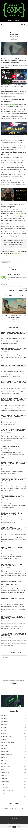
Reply (25, 332)
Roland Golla (17, 246)
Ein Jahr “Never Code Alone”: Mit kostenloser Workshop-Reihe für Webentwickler (13, 383)
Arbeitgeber (4, 260)
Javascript (14, 763)
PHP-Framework (14, 772)
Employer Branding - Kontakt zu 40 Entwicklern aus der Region (13, 366)
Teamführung (14, 787)
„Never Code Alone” (19, 213)
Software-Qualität (14, 260)
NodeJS (14, 769)
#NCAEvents (14, 718)
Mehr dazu (19, 826)
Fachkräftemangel (11, 104)
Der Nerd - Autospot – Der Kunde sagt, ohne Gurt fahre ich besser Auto (13, 496)
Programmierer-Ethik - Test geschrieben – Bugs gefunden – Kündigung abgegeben (12, 583)
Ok (14, 826)
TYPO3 (14, 793)
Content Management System (14, 742)
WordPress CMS (14, 799)
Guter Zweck (14, 760)
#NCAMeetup (14, 721)
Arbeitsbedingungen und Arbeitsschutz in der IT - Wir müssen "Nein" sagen (11, 564)
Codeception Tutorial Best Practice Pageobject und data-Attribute (12, 547)
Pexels (22, 808)
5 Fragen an (14, 724)
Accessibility (14, 727)
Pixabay (2, 810)
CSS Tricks (14, 745)
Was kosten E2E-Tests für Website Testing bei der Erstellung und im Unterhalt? (13, 634)
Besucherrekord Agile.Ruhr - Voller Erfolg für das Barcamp (13, 333)
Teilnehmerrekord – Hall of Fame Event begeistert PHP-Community (13, 430)
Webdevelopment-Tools (14, 796)
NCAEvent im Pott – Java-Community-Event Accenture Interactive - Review (11, 513)
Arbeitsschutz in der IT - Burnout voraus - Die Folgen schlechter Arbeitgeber (13, 479)
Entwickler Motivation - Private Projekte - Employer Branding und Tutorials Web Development (13, 400)
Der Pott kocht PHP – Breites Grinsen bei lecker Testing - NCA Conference (13, 617)
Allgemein (14, 733)
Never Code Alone (14, 36)
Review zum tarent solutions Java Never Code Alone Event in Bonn (14, 463)
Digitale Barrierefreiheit (14, 754)
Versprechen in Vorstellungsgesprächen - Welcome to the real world (11, 529)
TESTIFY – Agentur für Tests (14, 790)
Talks (14, 784)
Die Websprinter (14, 751)
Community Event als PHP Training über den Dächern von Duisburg (13, 599)
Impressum (18, 823)
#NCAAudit (14, 715)
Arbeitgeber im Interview (14, 736)
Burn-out (3, 144)
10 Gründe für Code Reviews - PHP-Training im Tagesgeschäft (13, 445)
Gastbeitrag (14, 757)
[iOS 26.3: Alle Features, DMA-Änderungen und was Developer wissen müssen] (14, 306)
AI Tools (14, 730)
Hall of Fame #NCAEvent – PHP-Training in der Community (12, 416)
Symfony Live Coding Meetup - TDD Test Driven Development (13, 349)
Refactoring (14, 778)
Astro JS (14, 739)
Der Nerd (14, 748)
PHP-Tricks (14, 775)
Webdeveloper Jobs (6, 262)
